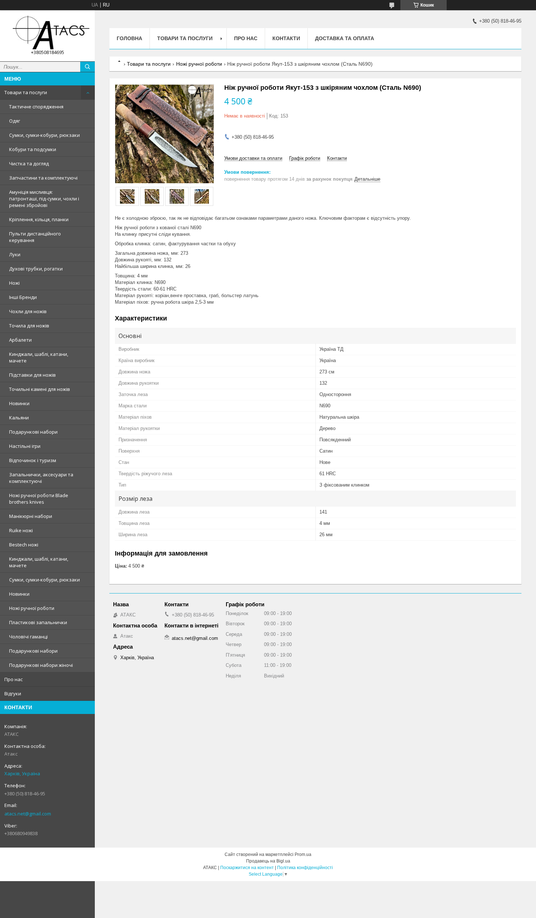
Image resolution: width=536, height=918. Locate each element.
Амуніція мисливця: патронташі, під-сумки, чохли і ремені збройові (44, 198)
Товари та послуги (25, 92)
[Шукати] (87, 66)
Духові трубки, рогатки (36, 268)
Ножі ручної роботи (31, 608)
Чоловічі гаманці (28, 636)
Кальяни (19, 417)
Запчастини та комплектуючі (43, 177)
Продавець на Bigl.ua (268, 861)
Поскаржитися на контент (247, 867)
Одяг (14, 121)
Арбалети (20, 340)
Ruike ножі (21, 530)
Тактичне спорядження (36, 106)
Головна (129, 38)
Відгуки (12, 693)
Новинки (19, 403)
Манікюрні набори (30, 516)
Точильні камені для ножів (39, 389)
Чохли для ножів (28, 311)
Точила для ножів (29, 325)
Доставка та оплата (344, 38)
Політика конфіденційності (305, 867)
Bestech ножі (23, 544)
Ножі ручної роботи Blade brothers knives (38, 498)
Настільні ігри (24, 446)
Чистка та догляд (29, 163)
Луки (14, 254)
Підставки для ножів (32, 375)
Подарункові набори (33, 432)
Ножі (14, 283)
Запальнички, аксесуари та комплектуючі (41, 477)
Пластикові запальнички (38, 622)
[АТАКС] (47, 32)
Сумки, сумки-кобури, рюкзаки (44, 135)
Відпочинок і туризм (32, 460)
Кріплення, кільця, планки (39, 219)
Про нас (13, 679)
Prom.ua (303, 854)
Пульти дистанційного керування (35, 236)
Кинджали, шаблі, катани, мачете (38, 357)
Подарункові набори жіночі (41, 665)
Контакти (286, 38)
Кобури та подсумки (32, 149)
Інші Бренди (23, 297)
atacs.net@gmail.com (27, 813)
